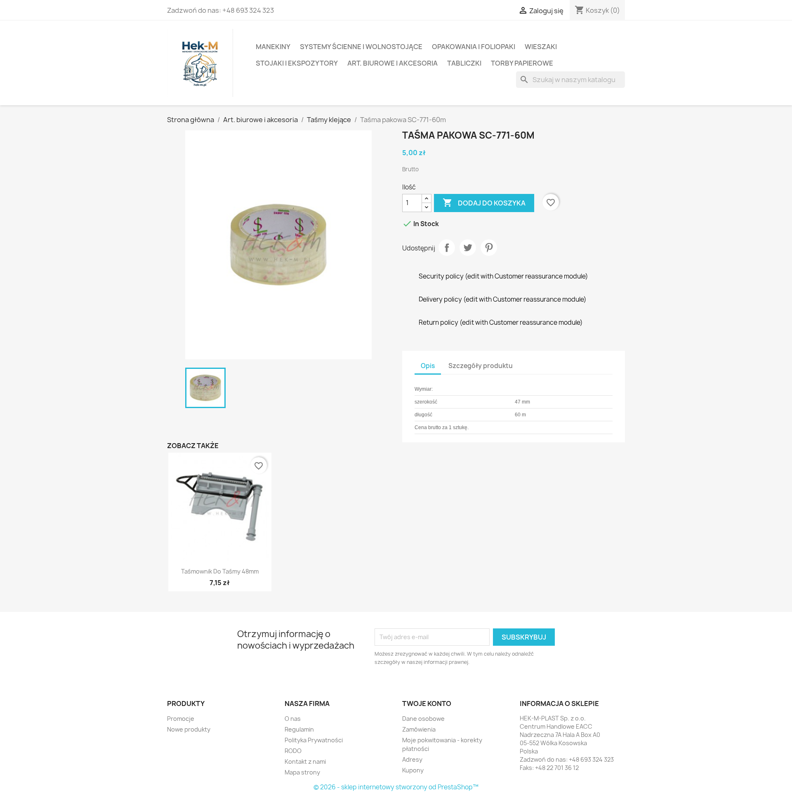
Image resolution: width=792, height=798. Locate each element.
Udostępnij (446, 247)
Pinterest (489, 247)
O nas (293, 718)
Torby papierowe (522, 63)
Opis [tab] (428, 365)
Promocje (180, 718)
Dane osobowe (423, 718)
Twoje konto (426, 703)
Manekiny (273, 46)
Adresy (412, 759)
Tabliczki (464, 63)
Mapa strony (302, 772)
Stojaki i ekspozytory (297, 63)
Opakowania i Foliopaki (473, 46)
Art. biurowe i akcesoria (392, 63)
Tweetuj (468, 247)
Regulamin (299, 729)
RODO (293, 751)
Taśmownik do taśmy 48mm (220, 571)
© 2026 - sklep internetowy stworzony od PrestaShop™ (396, 787)
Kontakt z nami (305, 761)
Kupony (413, 770)
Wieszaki (541, 46)
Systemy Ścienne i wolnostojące (361, 46)
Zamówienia (419, 729)
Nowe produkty (188, 729)
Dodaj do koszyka (484, 203)
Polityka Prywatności (314, 740)
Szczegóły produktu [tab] (480, 365)
